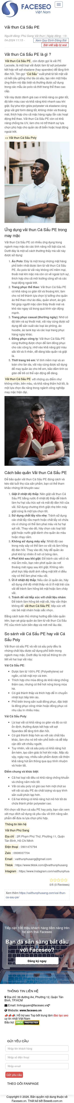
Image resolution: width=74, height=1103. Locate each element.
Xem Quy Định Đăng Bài (51, 40)
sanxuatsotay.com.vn (17, 1033)
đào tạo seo (60, 1015)
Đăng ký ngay (37, 961)
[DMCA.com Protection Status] (27, 1022)
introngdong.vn (14, 1028)
